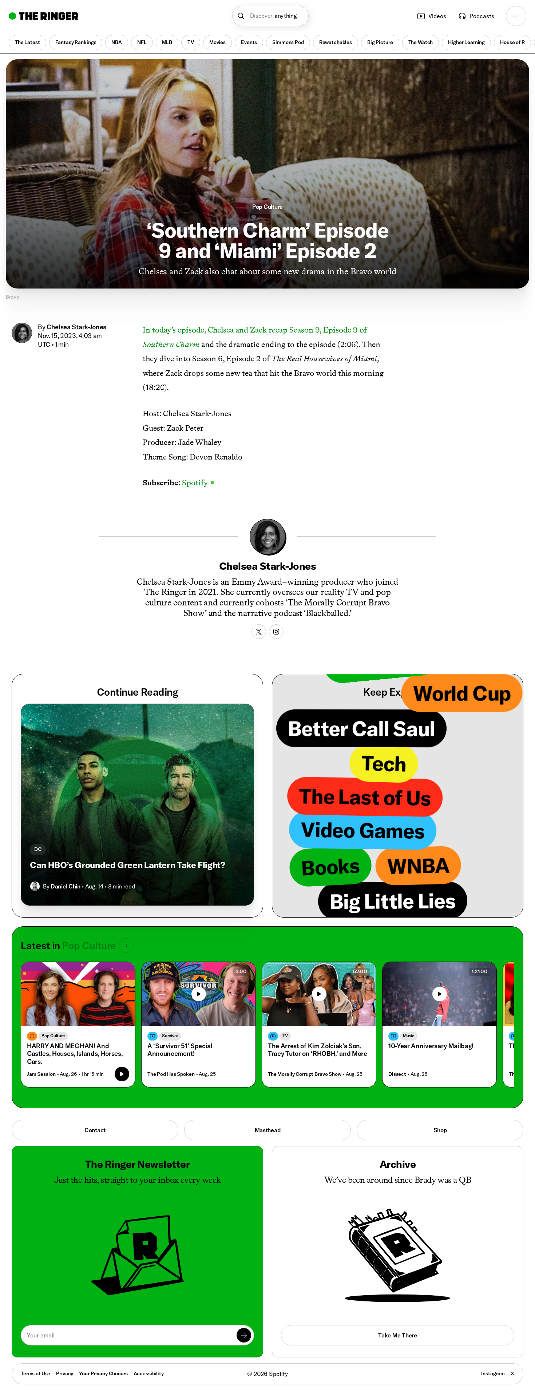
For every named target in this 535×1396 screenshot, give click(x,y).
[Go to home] (43, 16)
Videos (437, 16)
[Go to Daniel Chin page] (35, 886)
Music (409, 1035)
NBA (116, 42)
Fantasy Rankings (75, 42)
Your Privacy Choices (103, 1374)
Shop (440, 1130)
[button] (270, 16)
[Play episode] (122, 1074)
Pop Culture (267, 206)
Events (249, 42)
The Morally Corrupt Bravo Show (304, 1074)
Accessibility (149, 1373)
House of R (512, 42)
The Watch (420, 42)
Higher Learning (466, 42)
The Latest (27, 42)
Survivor (170, 1035)
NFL (142, 42)
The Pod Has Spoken (170, 1074)
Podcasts (481, 16)
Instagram (493, 1373)
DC (37, 849)
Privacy (64, 1373)
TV (190, 42)
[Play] (198, 994)
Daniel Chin (65, 886)
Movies (217, 42)
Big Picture (380, 42)
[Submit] (244, 1335)
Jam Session (41, 1074)
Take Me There (397, 1335)
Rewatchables (335, 42)
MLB (167, 42)
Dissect (397, 1074)
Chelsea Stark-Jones (76, 327)
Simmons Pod (288, 42)
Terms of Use (35, 1373)
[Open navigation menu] (516, 16)
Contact (95, 1130)
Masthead (268, 1130)
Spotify (198, 483)
